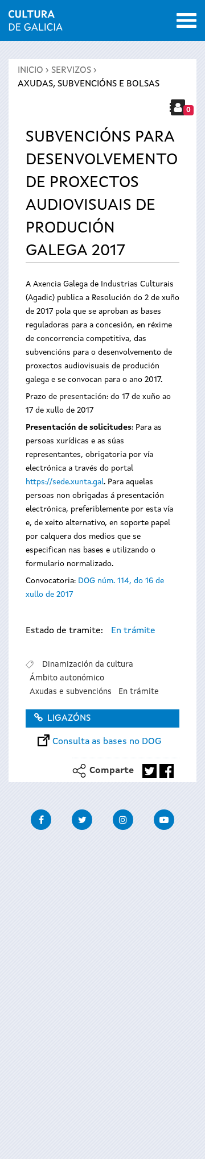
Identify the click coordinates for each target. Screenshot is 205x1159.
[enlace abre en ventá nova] (149, 771)
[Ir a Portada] (36, 23)
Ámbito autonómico (67, 678)
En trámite (133, 630)
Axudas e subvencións (71, 692)
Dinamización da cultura (87, 664)
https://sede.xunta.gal (65, 482)
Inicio (30, 70)
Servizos (71, 70)
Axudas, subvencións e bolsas (88, 84)
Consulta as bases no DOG (107, 741)
